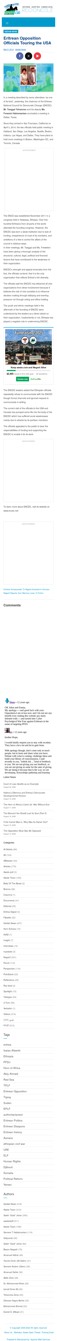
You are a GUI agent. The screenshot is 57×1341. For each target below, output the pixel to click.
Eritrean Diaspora (14, 1126)
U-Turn (6, 1002)
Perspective (9, 968)
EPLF (6, 1109)
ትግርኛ (6, 1025)
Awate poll (8, 872)
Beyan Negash (10, 1249)
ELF (6, 1155)
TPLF (6, 1085)
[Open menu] (7, 23)
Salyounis (8, 1238)
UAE (6, 1149)
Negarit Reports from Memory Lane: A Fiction (23, 593)
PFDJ (6, 1062)
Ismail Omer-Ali (10, 1289)
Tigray (7, 1097)
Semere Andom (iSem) (14, 1266)
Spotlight (7, 991)
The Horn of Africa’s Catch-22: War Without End (26, 804)
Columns (7, 894)
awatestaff (8, 1220)
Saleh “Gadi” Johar (12, 1215)
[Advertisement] (28, 181)
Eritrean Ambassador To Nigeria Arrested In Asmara (26, 589)
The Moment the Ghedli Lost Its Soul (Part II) (25, 813)
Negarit (6, 957)
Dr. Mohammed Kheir (13, 1283)
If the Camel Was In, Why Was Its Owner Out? (25, 821)
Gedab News (11, 31)
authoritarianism (13, 1114)
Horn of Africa (11, 1068)
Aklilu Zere (8, 1277)
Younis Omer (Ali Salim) (14, 1260)
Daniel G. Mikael (11, 1311)
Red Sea (8, 1079)
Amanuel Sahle (10, 1272)
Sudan (7, 1103)
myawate (7, 951)
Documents (8, 900)
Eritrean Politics (12, 1120)
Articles (6, 866)
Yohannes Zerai (11, 1294)
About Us (8, 1332)
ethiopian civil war (14, 1144)
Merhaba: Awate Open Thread (27, 1332)
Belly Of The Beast (12, 883)
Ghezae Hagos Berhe (13, 1300)
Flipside (7, 917)
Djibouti (8, 1167)
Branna (6, 889)
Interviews (8, 945)
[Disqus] (28, 652)
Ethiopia (8, 1056)
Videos (6, 1014)
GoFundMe (36, 379)
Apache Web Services (40, 1339)
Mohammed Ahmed (12, 1306)
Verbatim (7, 1008)
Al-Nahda (7, 849)
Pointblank (8, 974)
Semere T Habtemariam (15, 1232)
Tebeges (7, 996)
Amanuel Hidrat (10, 1255)
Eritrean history (12, 1132)
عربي (11, 1019)
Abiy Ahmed (10, 1074)
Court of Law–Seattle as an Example (21, 783)
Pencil (6, 962)
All (4, 854)
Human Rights (12, 1161)
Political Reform (12, 1179)
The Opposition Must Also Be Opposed (22, 830)
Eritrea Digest (10, 911)
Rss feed (7, 985)
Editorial (7, 906)
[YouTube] (37, 56)
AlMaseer (8, 860)
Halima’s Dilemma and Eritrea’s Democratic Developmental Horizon (24, 794)
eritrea (7, 1044)
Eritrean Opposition (15, 1091)
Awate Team (9, 877)
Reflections (8, 979)
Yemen (7, 1184)
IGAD (6, 934)
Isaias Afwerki (11, 1050)
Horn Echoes (9, 928)
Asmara (8, 1138)
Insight (6, 940)
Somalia (8, 1173)
